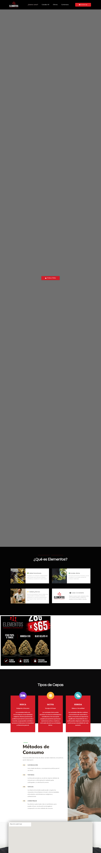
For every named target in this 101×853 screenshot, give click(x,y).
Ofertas (55, 4)
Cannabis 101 (45, 4)
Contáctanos (65, 4)
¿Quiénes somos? (33, 4)
